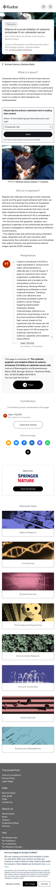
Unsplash (44, 182)
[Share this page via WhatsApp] (47, 442)
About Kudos (8, 813)
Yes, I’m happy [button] (30, 884)
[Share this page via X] (28, 452)
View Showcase (27, 489)
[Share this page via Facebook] (24, 442)
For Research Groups (12, 847)
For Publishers (8, 840)
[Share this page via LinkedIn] (32, 442)
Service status (8, 793)
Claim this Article (28, 425)
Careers (6, 820)
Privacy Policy (8, 778)
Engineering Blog (10, 823)
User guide (7, 796)
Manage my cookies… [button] (13, 884)
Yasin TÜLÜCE (27, 343)
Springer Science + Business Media (20, 64)
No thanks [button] (44, 884)
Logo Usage (7, 781)
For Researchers (9, 837)
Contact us (7, 802)
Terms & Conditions (11, 775)
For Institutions (9, 844)
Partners (6, 826)
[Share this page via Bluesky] (16, 442)
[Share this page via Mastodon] (39, 442)
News (4, 817)
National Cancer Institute (26, 182)
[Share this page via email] (8, 442)
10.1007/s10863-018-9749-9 (20, 50)
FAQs (4, 799)
